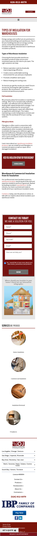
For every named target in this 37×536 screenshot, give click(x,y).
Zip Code (9, 240)
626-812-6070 (18, 2)
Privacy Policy (7, 526)
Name (8, 227)
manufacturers (22, 185)
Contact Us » (18, 479)
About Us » (18, 489)
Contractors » (18, 492)
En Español (30, 11)
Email (8, 246)
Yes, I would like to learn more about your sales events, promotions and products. (19, 263)
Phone (9, 233)
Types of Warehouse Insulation (14, 53)
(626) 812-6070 (18, 496)
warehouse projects (9, 181)
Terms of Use (6, 525)
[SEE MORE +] (18, 340)
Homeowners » (18, 486)
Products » (18, 483)
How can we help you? (14, 252)
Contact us (5, 194)
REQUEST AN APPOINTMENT (18, 534)
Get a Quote (8, 530)
